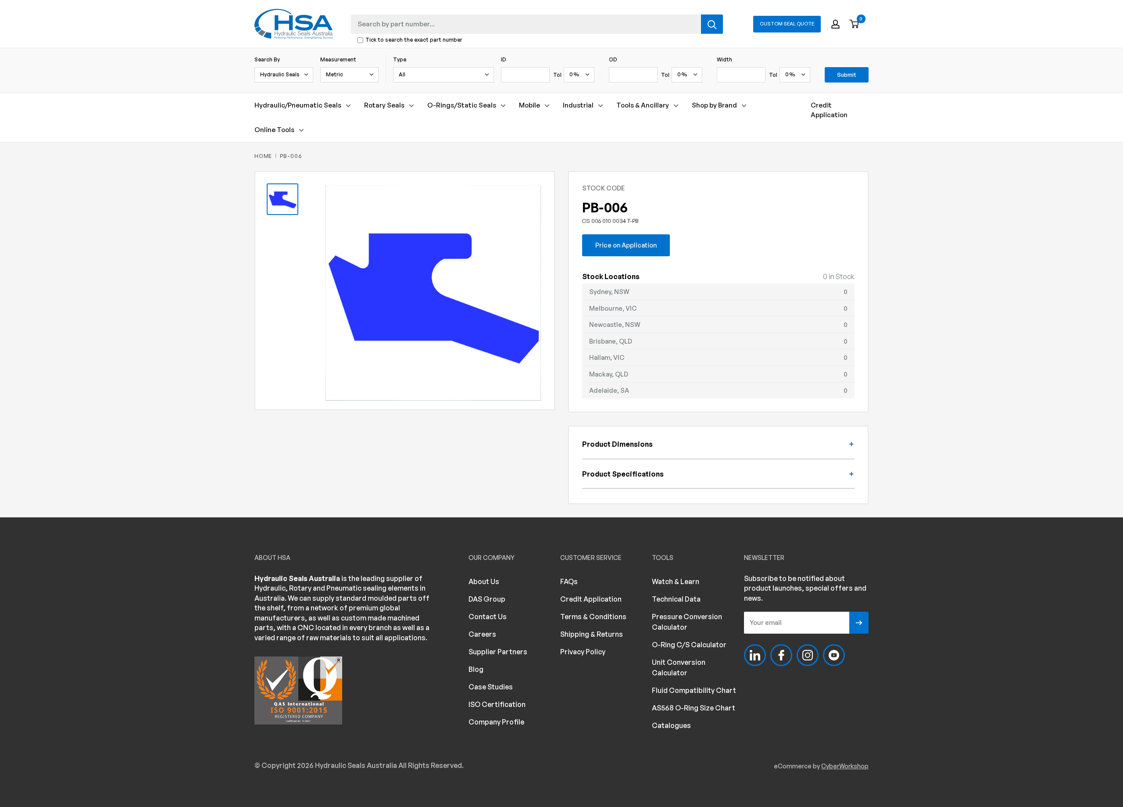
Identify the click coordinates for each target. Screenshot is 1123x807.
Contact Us (488, 616)
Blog (476, 669)
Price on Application (626, 245)
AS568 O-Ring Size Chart (693, 707)
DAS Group (487, 599)
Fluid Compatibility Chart (694, 690)
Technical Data (676, 599)
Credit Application (829, 110)
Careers (482, 634)
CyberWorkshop (845, 766)
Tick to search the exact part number (413, 40)
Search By (267, 59)
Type (399, 59)
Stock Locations (611, 276)
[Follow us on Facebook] (781, 655)
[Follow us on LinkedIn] (755, 655)
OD (613, 59)
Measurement (338, 59)
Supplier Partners (498, 651)
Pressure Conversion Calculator (687, 621)
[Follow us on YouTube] (834, 655)
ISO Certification (497, 704)
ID (503, 59)
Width (724, 59)
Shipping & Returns (591, 634)
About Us (484, 581)
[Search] (712, 24)
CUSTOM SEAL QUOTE (787, 24)
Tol (557, 75)
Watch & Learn (675, 581)
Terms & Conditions (593, 616)
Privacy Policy (582, 651)
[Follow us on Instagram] (808, 655)
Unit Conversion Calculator (678, 667)
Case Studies (491, 686)
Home (263, 156)
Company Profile (496, 721)
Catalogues (671, 725)
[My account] (835, 24)
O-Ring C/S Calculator (689, 644)
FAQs (569, 581)
